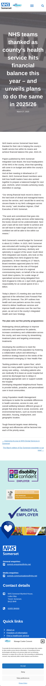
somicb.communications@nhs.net (22, 576)
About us (10, 630)
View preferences (23, 678)
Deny (23, 672)
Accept (23, 666)
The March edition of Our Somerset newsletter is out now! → (23, 449)
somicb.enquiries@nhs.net (19, 564)
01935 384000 (13, 608)
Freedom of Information (17, 633)
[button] (43, 641)
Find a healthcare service (18, 636)
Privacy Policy (23, 683)
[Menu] (31, 6)
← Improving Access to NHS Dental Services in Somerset (21, 442)
